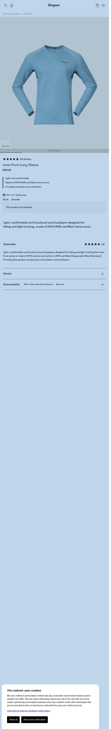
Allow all (13, 719)
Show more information (34, 719)
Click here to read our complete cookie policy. (28, 711)
